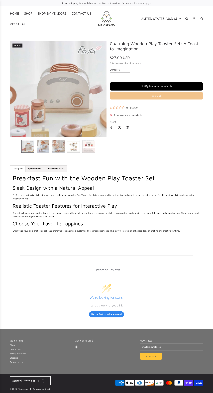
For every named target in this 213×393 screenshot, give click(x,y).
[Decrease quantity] (113, 76)
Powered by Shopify (42, 389)
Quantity (115, 69)
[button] (12, 89)
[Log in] (194, 18)
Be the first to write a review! (106, 314)
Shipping (114, 63)
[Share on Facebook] (111, 128)
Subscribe (151, 356)
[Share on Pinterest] (127, 128)
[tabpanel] (106, 206)
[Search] (186, 18)
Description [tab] (18, 168)
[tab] (35, 168)
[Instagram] (76, 347)
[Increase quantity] (126, 76)
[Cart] (201, 18)
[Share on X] (119, 128)
